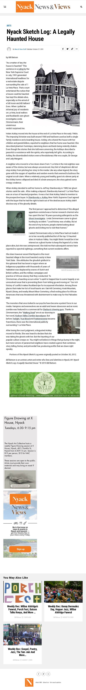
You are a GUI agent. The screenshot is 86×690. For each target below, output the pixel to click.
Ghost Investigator (37, 218)
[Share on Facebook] (63, 49)
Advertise (46, 682)
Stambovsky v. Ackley (38, 197)
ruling (20, 69)
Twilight (15, 319)
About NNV (39, 682)
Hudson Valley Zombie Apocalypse (30, 316)
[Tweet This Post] (68, 49)
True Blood (25, 319)
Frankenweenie (40, 319)
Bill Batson (17, 617)
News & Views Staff (20, 49)
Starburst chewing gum (53, 309)
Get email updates (55, 682)
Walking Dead (29, 312)
